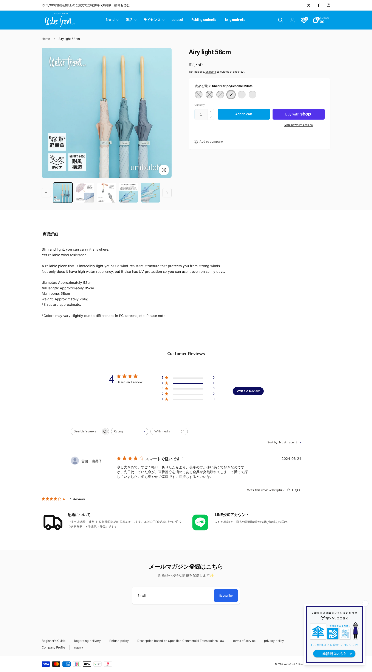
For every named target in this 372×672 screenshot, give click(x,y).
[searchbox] (86, 431)
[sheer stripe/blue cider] (242, 94)
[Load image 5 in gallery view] (150, 193)
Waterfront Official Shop (296, 664)
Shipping (210, 71)
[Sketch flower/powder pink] (209, 94)
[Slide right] (167, 192)
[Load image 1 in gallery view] (62, 193)
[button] (111, 20)
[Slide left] (46, 192)
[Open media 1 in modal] (107, 113)
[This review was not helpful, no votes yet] (296, 490)
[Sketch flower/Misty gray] (199, 94)
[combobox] (129, 431)
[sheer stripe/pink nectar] (252, 94)
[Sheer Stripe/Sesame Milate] (231, 94)
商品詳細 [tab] (50, 234)
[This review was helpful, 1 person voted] (288, 490)
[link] (86, 5)
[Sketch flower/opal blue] (220, 94)
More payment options (298, 124)
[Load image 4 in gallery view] (128, 193)
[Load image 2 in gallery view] (84, 193)
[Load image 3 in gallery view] (106, 193)
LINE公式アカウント (232, 514)
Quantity (199, 104)
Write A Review (248, 391)
